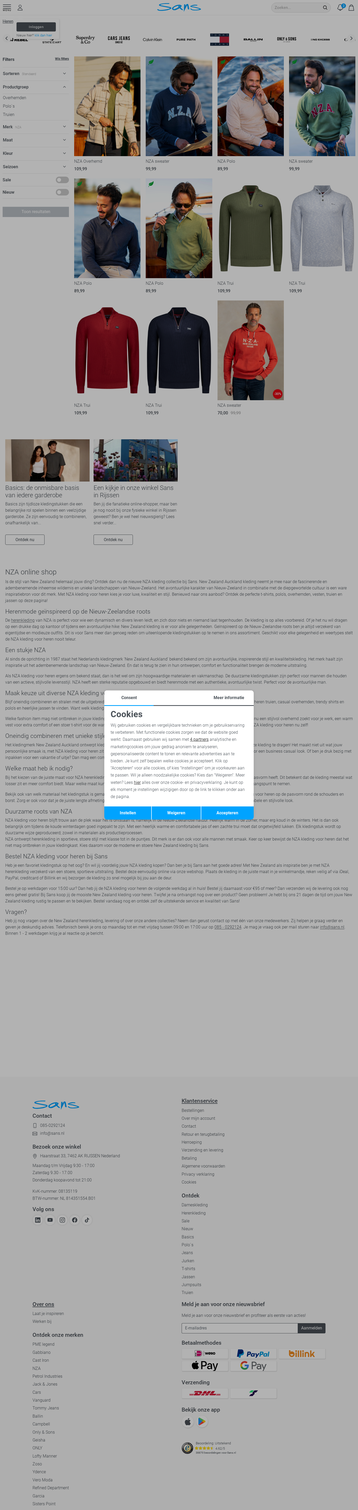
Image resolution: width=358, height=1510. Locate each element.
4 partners (199, 739)
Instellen (128, 812)
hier (137, 782)
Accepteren (227, 812)
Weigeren (176, 812)
